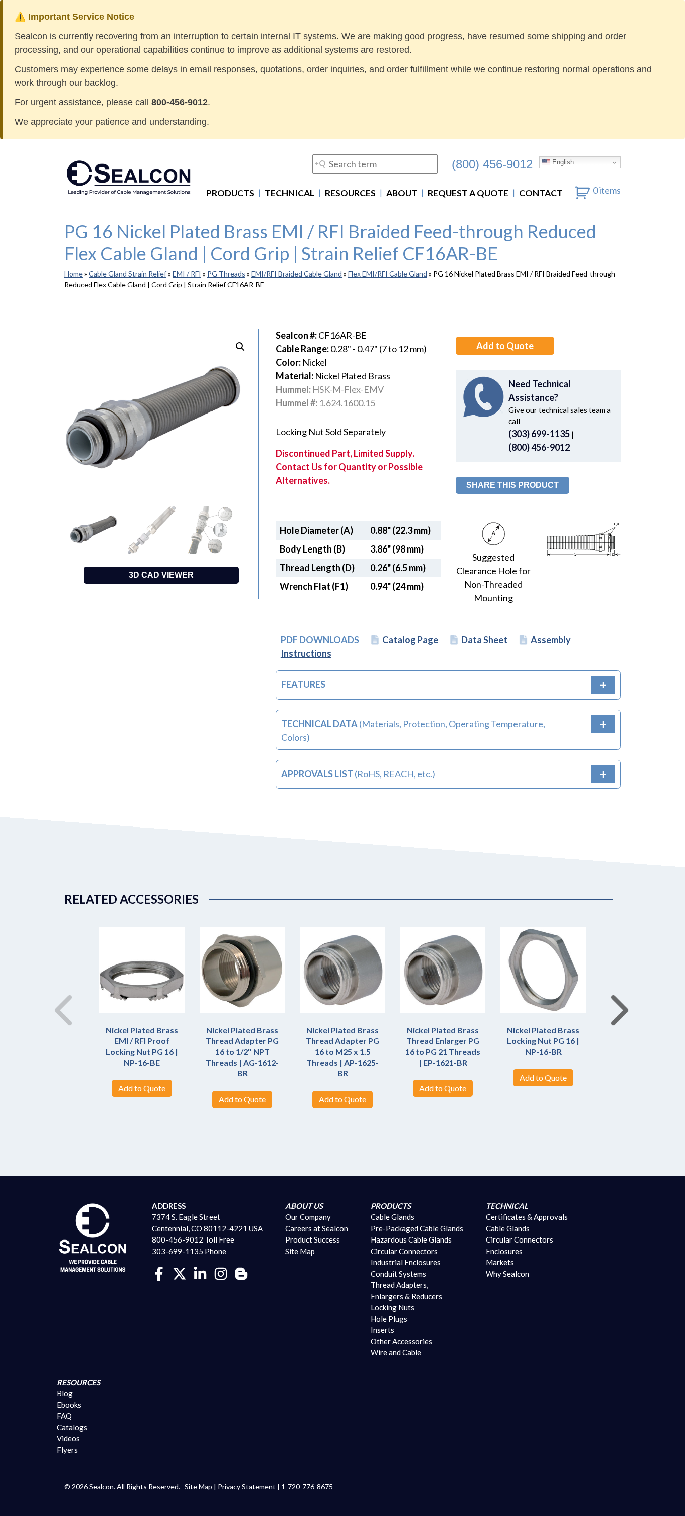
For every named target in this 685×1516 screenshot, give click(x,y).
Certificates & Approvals (527, 1216)
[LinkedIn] (200, 1272)
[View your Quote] (582, 190)
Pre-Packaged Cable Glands (417, 1228)
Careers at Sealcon (316, 1228)
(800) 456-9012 (492, 163)
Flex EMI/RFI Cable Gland (387, 273)
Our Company (308, 1216)
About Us (304, 1205)
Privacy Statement (247, 1486)
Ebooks (69, 1404)
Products (230, 193)
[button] (240, 347)
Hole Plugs (389, 1318)
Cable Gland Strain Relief (127, 273)
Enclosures (504, 1251)
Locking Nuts (392, 1307)
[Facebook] (159, 1272)
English (562, 162)
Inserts (382, 1329)
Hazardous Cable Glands (411, 1239)
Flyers (67, 1449)
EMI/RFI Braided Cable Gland (296, 273)
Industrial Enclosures (406, 1262)
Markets (500, 1262)
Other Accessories (401, 1341)
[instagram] (221, 1272)
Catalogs (72, 1427)
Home (73, 273)
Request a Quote (468, 193)
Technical (289, 193)
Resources (350, 193)
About (401, 193)
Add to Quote (505, 345)
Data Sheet (484, 639)
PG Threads (226, 273)
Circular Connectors (404, 1251)
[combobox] (375, 164)
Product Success (312, 1239)
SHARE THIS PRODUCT (512, 485)
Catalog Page (410, 639)
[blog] (241, 1272)
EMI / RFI (187, 273)
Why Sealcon (507, 1273)
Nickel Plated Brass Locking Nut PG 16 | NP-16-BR (543, 1040)
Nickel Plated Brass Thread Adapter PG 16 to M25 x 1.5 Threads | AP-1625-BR (342, 1051)
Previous (59, 1000)
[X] (180, 1272)
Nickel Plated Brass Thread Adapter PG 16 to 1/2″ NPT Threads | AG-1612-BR (242, 1051)
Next (616, 1000)
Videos (68, 1438)
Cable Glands (392, 1216)
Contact (541, 193)
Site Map (300, 1251)
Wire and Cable (396, 1352)
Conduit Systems (398, 1273)
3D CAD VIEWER (161, 575)
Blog (65, 1393)
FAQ (64, 1415)
